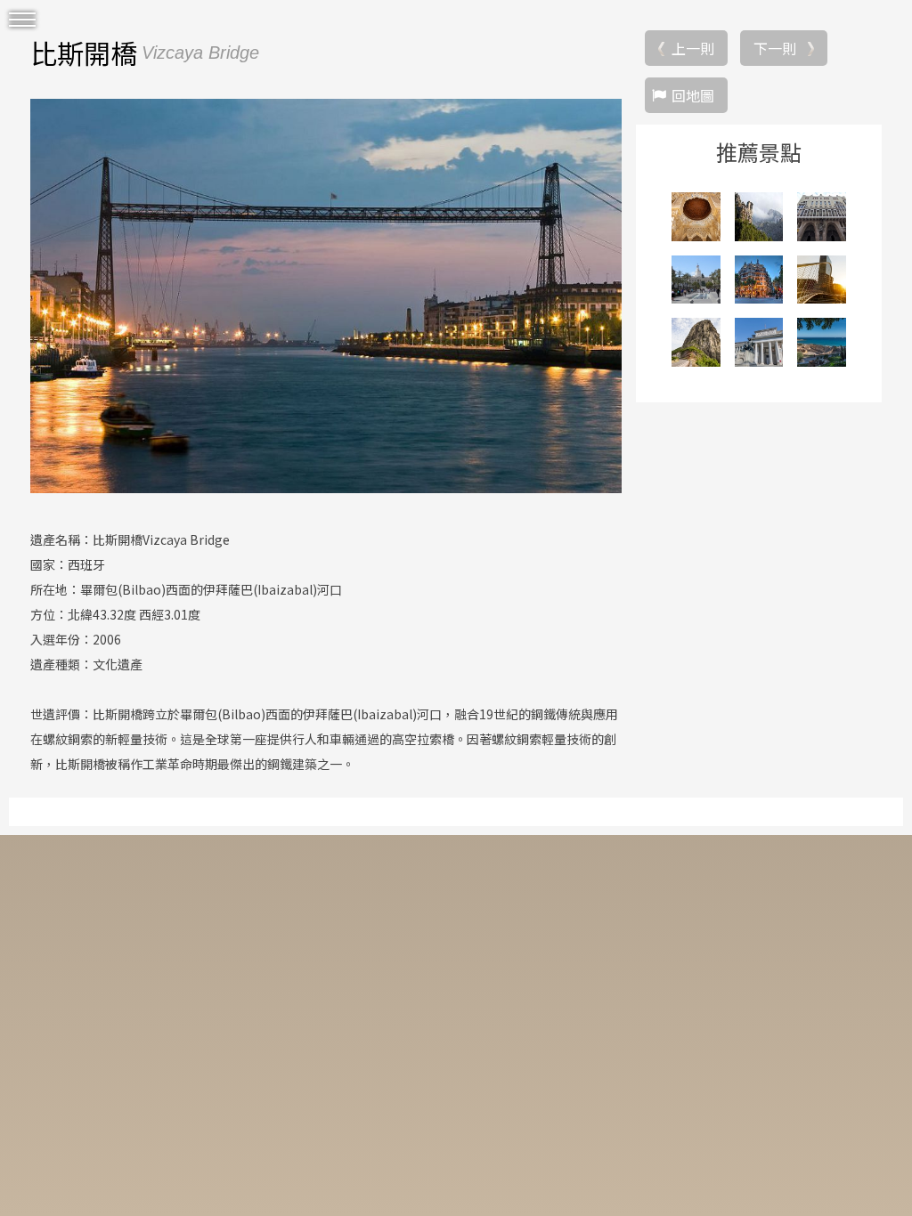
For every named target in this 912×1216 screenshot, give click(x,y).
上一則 (693, 48)
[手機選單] (22, 20)
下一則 (774, 48)
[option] (326, 295)
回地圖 (693, 95)
